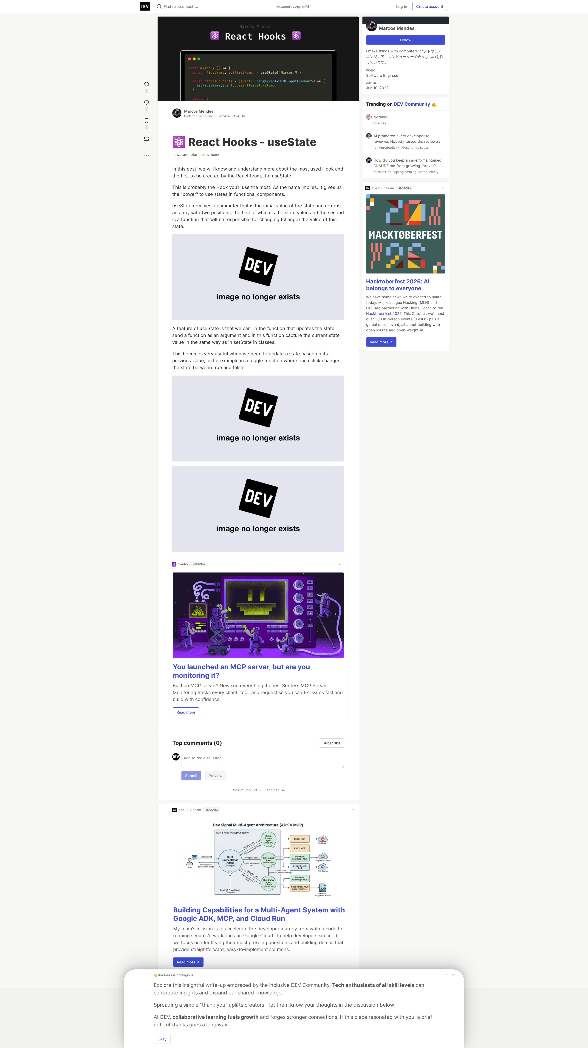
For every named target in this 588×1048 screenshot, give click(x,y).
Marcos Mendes (198, 111)
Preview (215, 775)
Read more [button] (186, 712)
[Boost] (146, 139)
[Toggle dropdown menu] (341, 564)
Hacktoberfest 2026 (383, 313)
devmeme (210, 154)
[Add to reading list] (146, 123)
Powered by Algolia (291, 7)
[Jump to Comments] (146, 105)
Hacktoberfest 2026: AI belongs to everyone (398, 285)
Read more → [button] (188, 962)
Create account (429, 6)
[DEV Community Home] (145, 6)
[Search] (159, 6)
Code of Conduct (244, 790)
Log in (401, 6)
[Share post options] (146, 155)
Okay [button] (162, 1039)
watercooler (185, 154)
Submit (191, 775)
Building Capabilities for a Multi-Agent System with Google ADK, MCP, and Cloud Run (259, 914)
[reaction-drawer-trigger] (147, 87)
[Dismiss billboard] (453, 975)
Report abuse (275, 790)
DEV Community (412, 104)
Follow (405, 40)
